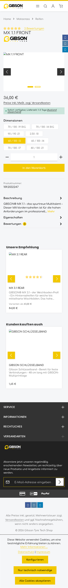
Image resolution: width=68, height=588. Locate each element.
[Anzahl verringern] (7, 157)
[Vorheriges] (7, 71)
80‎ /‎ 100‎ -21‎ (37, 147)
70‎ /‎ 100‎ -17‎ (14, 147)
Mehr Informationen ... (34, 546)
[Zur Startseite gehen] (13, 6)
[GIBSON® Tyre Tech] (34, 39)
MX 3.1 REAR (16, 287)
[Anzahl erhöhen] (61, 157)
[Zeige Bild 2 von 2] (37, 87)
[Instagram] (65, 43)
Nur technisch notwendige (35, 570)
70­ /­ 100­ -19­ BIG (17, 126)
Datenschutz (26, 551)
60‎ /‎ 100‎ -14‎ (37, 140)
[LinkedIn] (65, 49)
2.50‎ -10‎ (34, 133)
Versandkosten (14, 519)
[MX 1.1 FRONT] (33, 71)
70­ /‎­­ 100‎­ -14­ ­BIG (45, 126)
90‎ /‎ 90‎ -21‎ (14, 133)
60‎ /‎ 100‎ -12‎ (14, 140)
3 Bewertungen (34, 28)
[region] (34, 71)
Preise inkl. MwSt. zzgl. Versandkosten (26, 102)
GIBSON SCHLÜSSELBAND (26, 365)
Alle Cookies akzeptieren (35, 580)
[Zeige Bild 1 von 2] (30, 87)
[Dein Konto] (53, 6)
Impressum (43, 551)
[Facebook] (65, 37)
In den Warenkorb (34, 167)
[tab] (33, 204)
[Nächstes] (61, 71)
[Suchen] (45, 6)
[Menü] (37, 6)
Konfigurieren (35, 559)
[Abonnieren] (60, 482)
